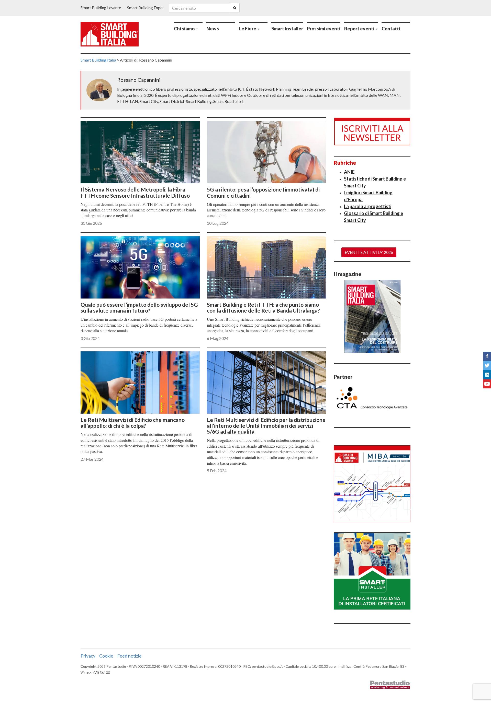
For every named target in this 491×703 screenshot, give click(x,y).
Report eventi (359, 28)
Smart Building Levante (101, 7)
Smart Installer (287, 28)
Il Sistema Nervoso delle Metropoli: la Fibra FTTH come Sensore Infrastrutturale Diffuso (135, 192)
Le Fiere (248, 28)
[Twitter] (487, 365)
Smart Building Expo (145, 7)
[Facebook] (487, 356)
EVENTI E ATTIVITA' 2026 (369, 252)
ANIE (349, 172)
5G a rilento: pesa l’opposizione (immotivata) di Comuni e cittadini (263, 192)
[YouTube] (487, 383)
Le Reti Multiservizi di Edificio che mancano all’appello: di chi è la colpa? (133, 422)
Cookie (106, 656)
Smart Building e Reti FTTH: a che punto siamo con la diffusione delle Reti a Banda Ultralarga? (263, 307)
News (212, 28)
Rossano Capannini (139, 80)
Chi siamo (184, 28)
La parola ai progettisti (367, 206)
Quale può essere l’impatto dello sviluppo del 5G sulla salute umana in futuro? (139, 307)
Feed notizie (129, 656)
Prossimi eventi (323, 28)
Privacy (88, 656)
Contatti (391, 28)
